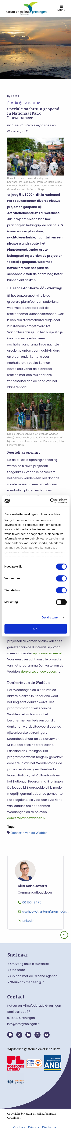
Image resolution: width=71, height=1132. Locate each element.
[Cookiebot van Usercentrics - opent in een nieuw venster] (50, 500)
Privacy (33, 1127)
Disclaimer (50, 1127)
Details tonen (50, 617)
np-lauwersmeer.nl (47, 653)
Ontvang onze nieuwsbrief (29, 963)
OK (35, 628)
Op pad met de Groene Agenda (33, 976)
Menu (61, 9)
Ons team (17, 970)
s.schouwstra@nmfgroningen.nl (45, 911)
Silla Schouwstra (32, 886)
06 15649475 (31, 902)
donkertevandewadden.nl (40, 671)
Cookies (19, 1127)
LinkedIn (28, 921)
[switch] (61, 578)
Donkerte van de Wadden (29, 833)
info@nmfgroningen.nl (23, 1024)
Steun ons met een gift (27, 982)
